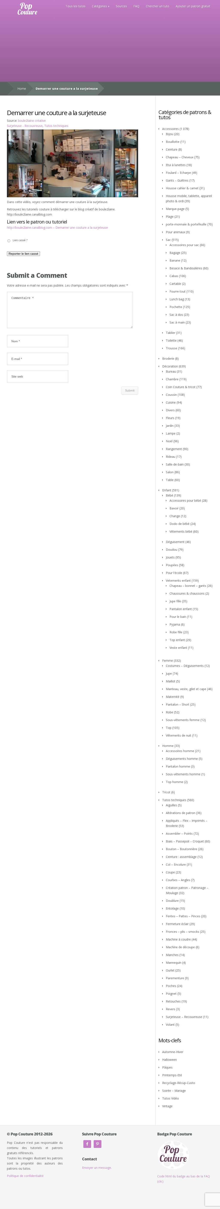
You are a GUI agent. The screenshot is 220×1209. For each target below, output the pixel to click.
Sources (121, 6)
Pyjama (175, 624)
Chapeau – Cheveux (179, 157)
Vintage (167, 1106)
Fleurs (170, 418)
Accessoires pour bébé (185, 500)
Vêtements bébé (181, 531)
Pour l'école (174, 573)
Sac (168, 240)
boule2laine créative (32, 121)
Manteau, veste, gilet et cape (186, 689)
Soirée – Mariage (174, 1091)
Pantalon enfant (181, 609)
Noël (169, 441)
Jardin (170, 426)
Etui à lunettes (176, 165)
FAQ (136, 6)
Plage (170, 216)
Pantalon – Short (177, 704)
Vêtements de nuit (178, 735)
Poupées (172, 565)
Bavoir (174, 508)
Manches (172, 955)
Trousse (171, 348)
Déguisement (175, 542)
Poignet (171, 994)
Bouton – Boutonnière (181, 849)
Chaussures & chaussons (187, 593)
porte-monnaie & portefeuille (186, 224)
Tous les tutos (76, 6)
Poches (171, 986)
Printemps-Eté (172, 1075)
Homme (168, 746)
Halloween (169, 1060)
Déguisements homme (182, 759)
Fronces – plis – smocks (182, 932)
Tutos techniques (56, 126)
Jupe (169, 673)
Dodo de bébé (179, 524)
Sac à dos (176, 315)
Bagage (175, 253)
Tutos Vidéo (170, 1098)
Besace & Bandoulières (186, 268)
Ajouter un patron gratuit (193, 6)
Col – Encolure (176, 864)
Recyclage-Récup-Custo (178, 1083)
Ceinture (171, 149)
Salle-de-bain (175, 464)
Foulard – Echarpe (178, 173)
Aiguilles (171, 805)
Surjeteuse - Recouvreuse (25, 126)
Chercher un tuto (157, 6)
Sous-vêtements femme (183, 720)
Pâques (167, 1067)
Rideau (170, 457)
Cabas (174, 276)
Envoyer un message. (97, 1168)
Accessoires (170, 129)
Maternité (172, 697)
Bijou (169, 134)
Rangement (174, 449)
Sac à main (177, 322)
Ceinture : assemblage (181, 857)
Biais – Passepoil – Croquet (185, 841)
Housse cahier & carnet (182, 188)
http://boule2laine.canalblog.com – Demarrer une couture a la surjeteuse (57, 227)
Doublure (172, 901)
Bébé (169, 495)
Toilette (171, 340)
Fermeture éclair (177, 924)
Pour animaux (175, 232)
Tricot (166, 792)
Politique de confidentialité (25, 1176)
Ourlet (170, 970)
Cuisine (171, 402)
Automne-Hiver (172, 1052)
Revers (170, 1009)
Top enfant (177, 640)
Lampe (171, 433)
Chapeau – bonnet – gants (188, 586)
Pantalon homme (178, 766)
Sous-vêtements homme (183, 774)
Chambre (172, 379)
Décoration (170, 366)
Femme (167, 660)
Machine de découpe (180, 947)
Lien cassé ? (20, 240)
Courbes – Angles (178, 880)
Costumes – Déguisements (185, 666)
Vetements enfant (178, 580)
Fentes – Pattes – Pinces (183, 916)
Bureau (171, 371)
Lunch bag (177, 299)
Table (170, 480)
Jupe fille (175, 601)
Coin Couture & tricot (181, 387)
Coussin (171, 395)
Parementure (175, 978)
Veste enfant (178, 648)
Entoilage (172, 908)
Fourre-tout (178, 291)
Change (175, 516)
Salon (170, 472)
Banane (175, 260)
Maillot (170, 681)
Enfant (166, 490)
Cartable (175, 284)
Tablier (170, 333)
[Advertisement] (110, 49)
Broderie (168, 358)
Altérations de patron (180, 813)
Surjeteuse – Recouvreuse (184, 1017)
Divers (170, 410)
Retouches (173, 1001)
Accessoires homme (180, 751)
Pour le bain (178, 617)
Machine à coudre (178, 939)
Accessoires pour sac (184, 245)
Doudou (171, 549)
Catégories (99, 6)
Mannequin (173, 963)
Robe (169, 712)
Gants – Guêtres (177, 180)
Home (21, 88)
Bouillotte (172, 142)
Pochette (176, 307)
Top (168, 728)
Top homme (174, 782)
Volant (170, 1024)
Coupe (170, 872)
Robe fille (176, 632)
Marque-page (175, 209)
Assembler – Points (179, 833)
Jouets (170, 557)
